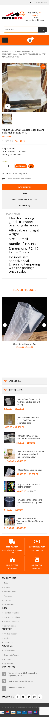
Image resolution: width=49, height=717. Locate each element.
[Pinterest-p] (28, 696)
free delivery (12, 547)
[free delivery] (12, 541)
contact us (36, 565)
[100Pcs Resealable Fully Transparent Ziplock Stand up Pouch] (9, 520)
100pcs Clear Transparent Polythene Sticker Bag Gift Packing (28, 402)
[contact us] (36, 559)
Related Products (24, 289)
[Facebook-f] (17, 696)
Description (24, 187)
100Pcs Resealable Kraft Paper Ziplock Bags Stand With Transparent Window (30, 454)
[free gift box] (12, 559)
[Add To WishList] (31, 166)
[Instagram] (34, 696)
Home (5, 51)
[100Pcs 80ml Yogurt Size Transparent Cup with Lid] (9, 437)
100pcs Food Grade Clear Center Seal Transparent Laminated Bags (27, 420)
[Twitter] (23, 696)
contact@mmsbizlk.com (35, 20)
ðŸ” (7, 106)
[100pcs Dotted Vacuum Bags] (9, 471)
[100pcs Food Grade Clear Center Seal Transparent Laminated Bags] (9, 419)
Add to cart (21, 166)
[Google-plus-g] (40, 696)
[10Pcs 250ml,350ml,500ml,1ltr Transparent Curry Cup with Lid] (9, 502)
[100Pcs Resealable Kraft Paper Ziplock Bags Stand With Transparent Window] (9, 453)
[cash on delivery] (36, 541)
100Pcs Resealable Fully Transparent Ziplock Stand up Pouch (30, 521)
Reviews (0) (24, 205)
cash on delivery (37, 547)
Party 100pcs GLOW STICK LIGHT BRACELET (28, 485)
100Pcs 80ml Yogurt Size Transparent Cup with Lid (28, 437)
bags (10, 178)
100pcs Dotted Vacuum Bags (29, 470)
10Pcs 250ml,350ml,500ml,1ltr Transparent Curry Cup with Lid (29, 503)
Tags (24, 193)
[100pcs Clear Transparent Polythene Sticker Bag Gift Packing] (9, 401)
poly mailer (26, 178)
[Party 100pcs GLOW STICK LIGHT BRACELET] (9, 486)
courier (16, 178)
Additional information (24, 199)
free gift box (12, 565)
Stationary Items (21, 51)
